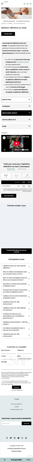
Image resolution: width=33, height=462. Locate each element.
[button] (2, 4)
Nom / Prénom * (6, 350)
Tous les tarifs (9, 196)
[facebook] (7, 438)
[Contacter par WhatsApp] (31, 4)
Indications (6, 100)
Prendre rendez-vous (16, 409)
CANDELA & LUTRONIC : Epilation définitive (13, 23)
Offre (4, 126)
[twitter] (11, 438)
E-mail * (3, 356)
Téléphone (20, 350)
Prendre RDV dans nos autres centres (16, 251)
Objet (19, 356)
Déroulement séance (9, 113)
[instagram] (14, 438)
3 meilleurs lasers (22, 62)
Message (4, 362)
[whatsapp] (22, 438)
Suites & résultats (9, 120)
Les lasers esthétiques (23, 21)
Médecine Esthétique (9, 21)
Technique (6, 106)
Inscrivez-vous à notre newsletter (16, 418)
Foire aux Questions (16, 404)
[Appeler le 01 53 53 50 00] (28, 4)
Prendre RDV (8, 34)
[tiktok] (26, 438)
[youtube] (18, 438)
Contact (16, 407)
